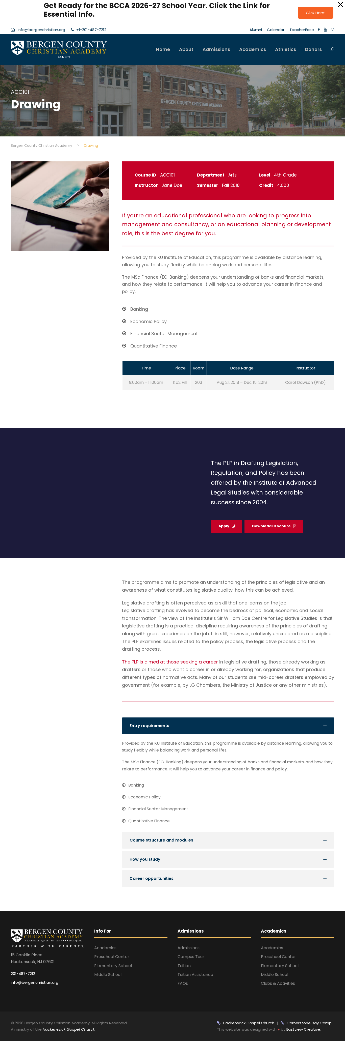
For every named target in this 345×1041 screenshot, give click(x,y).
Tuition (184, 966)
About (186, 49)
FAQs (183, 983)
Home (163, 49)
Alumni (256, 29)
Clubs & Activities (278, 983)
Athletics (285, 49)
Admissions (216, 49)
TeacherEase (301, 29)
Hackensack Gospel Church (68, 1029)
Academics (252, 49)
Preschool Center (111, 957)
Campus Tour (191, 957)
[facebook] (319, 29)
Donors (313, 49)
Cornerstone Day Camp (309, 1023)
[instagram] (332, 29)
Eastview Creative (303, 1029)
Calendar (275, 29)
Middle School (107, 974)
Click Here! (315, 12)
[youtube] (325, 29)
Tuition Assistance (195, 974)
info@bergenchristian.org (34, 982)
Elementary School (113, 966)
